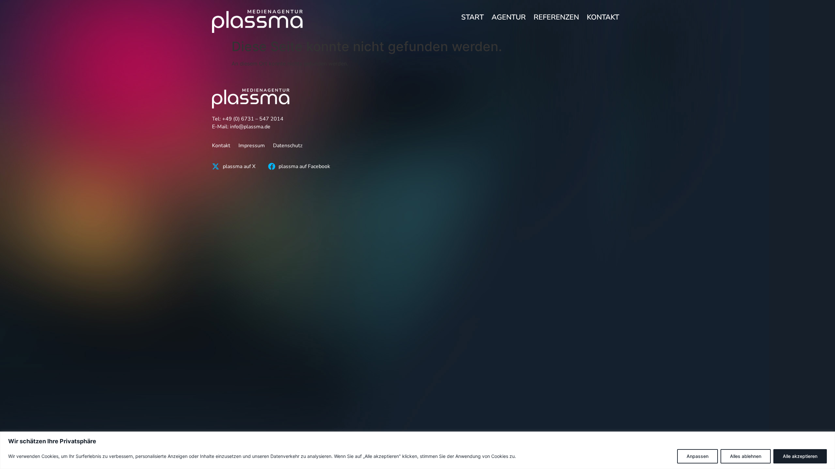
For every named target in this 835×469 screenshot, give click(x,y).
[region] (417, 450)
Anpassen (697, 456)
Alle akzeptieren (800, 456)
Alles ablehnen (745, 456)
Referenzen (556, 17)
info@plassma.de (250, 126)
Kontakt (603, 17)
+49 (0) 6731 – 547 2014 (252, 118)
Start (472, 17)
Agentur (509, 17)
